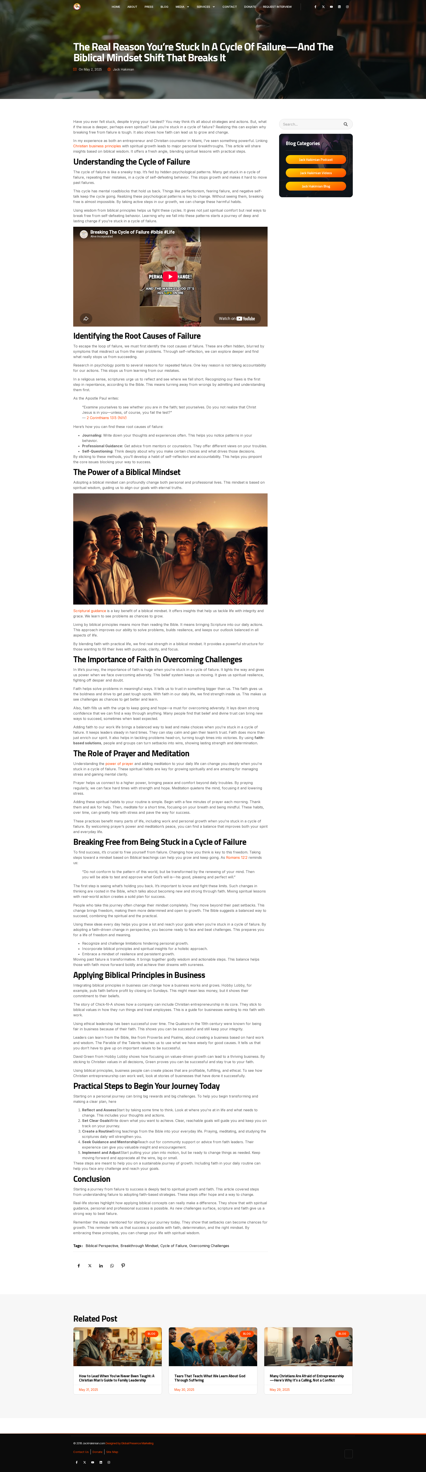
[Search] (346, 124)
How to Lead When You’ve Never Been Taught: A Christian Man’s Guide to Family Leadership (116, 1378)
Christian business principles (97, 146)
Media (180, 6)
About (132, 6)
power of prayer (119, 763)
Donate (250, 6)
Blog (164, 6)
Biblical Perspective (102, 1245)
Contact (230, 6)
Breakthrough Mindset (139, 1245)
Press (149, 6)
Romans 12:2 (236, 857)
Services (203, 6)
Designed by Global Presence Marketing (129, 1443)
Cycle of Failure (173, 1245)
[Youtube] (331, 6)
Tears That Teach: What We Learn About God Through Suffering (209, 1378)
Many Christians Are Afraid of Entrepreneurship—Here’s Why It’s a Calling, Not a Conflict (307, 1378)
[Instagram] (347, 6)
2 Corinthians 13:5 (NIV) (106, 418)
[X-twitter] (323, 6)
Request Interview (277, 6)
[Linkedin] (339, 6)
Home (116, 6)
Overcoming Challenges (209, 1245)
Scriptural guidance (89, 611)
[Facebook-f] (315, 6)
